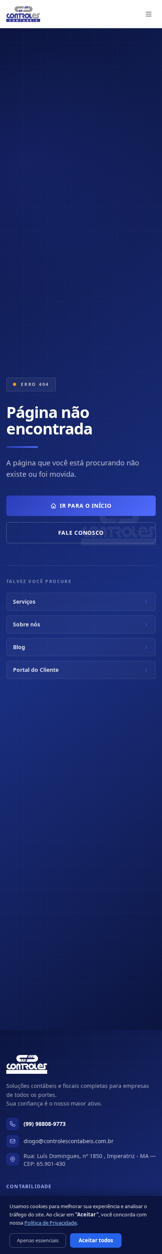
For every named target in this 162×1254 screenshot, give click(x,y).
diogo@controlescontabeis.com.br (69, 1141)
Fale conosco (81, 532)
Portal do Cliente (36, 669)
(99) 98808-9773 (45, 1123)
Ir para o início (85, 505)
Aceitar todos (96, 1240)
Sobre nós (26, 624)
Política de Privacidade (50, 1222)
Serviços (24, 601)
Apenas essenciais (38, 1240)
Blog (19, 647)
